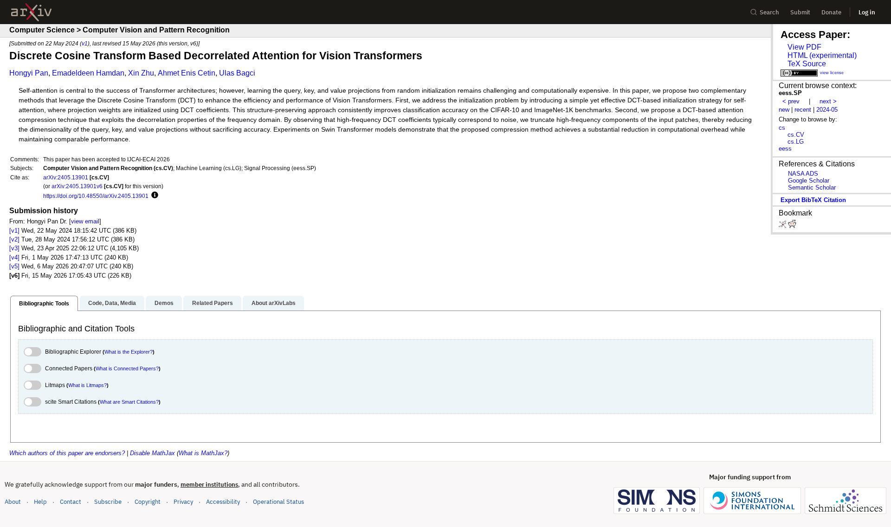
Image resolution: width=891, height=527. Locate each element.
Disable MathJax (152, 453)
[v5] (14, 266)
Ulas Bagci (237, 73)
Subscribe (108, 502)
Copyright (148, 502)
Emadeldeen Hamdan (88, 73)
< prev (791, 101)
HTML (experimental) (822, 55)
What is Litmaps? (87, 385)
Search (769, 12)
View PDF (804, 47)
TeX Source (807, 64)
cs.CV (796, 134)
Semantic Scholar (812, 187)
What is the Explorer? (128, 352)
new (784, 109)
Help (40, 502)
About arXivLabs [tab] (274, 303)
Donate (831, 12)
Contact (70, 502)
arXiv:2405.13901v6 (77, 186)
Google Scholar (808, 180)
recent (802, 109)
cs (782, 127)
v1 (85, 43)
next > (828, 101)
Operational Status (278, 501)
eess (785, 148)
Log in (867, 12)
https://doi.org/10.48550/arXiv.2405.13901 (95, 196)
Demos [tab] (164, 303)
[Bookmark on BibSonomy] (783, 225)
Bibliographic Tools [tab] (44, 303)
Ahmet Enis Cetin (186, 73)
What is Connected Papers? (127, 368)
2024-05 (827, 109)
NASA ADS (803, 173)
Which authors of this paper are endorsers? (67, 453)
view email (85, 221)
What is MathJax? (203, 453)
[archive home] (31, 12)
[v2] (14, 239)
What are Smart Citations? (129, 402)
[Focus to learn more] (153, 195)
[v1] (14, 230)
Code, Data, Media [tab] (112, 303)
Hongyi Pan (28, 73)
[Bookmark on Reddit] (792, 225)
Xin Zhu (141, 73)
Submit (800, 12)
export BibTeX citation (813, 200)
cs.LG (796, 141)
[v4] (14, 257)
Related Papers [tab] (212, 303)
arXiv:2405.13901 (65, 177)
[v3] (14, 248)
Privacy (183, 502)
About (13, 502)
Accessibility (223, 502)
